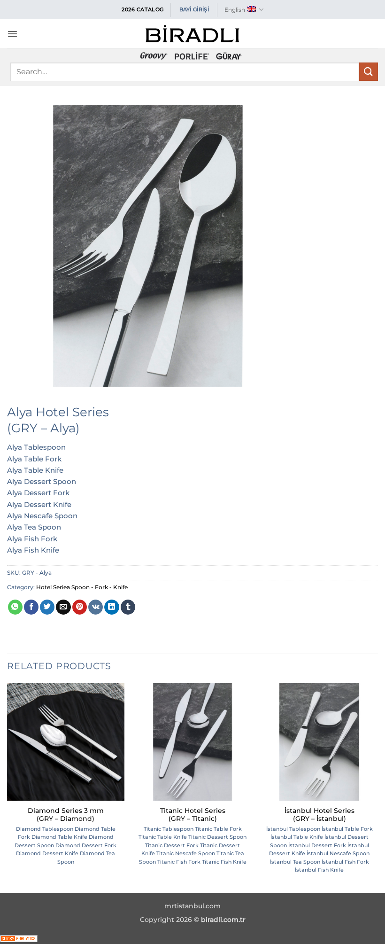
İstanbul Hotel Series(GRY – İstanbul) (319, 815)
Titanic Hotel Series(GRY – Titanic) (192, 815)
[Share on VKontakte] (95, 607)
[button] (12, 34)
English (234, 9)
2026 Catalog (143, 9)
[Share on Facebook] (31, 607)
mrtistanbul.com (192, 906)
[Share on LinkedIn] (111, 607)
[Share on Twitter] (47, 607)
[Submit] (368, 71)
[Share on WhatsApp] (15, 607)
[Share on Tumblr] (128, 607)
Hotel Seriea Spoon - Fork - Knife (82, 587)
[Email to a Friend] (63, 607)
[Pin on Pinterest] (79, 607)
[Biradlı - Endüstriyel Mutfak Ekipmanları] (192, 33)
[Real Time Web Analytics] (19, 937)
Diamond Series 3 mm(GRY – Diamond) (66, 815)
